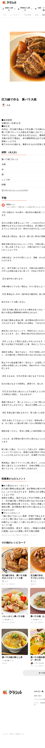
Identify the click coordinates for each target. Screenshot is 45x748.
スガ (8, 105)
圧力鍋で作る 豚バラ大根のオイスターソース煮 (14, 576)
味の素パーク (9, 619)
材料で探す (38, 696)
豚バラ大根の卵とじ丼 (12, 657)
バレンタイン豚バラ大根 (13, 616)
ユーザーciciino (38, 663)
